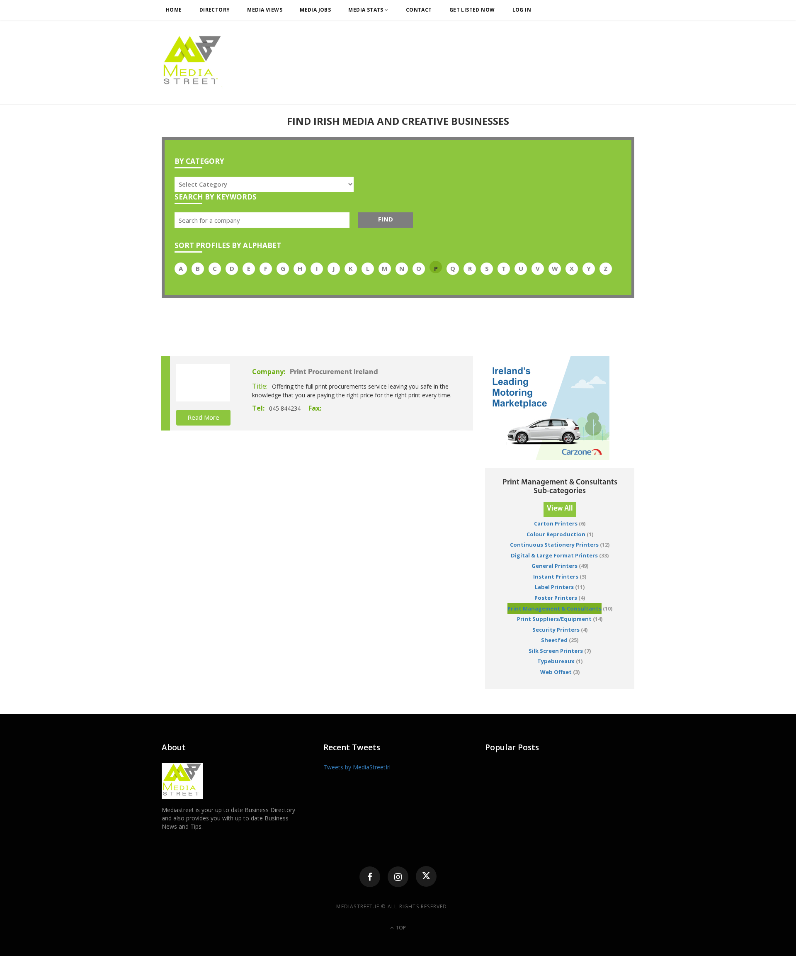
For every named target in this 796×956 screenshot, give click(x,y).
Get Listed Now (472, 9)
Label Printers (554, 587)
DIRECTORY (214, 9)
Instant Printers (555, 576)
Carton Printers (556, 523)
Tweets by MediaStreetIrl (357, 767)
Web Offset (556, 672)
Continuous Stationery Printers (554, 544)
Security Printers (556, 629)
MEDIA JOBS (315, 9)
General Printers (554, 565)
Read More (203, 417)
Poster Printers (555, 597)
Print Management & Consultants (554, 608)
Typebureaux (556, 661)
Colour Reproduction (556, 534)
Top (400, 927)
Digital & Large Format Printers (554, 555)
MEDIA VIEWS (264, 9)
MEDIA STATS (366, 9)
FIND (385, 219)
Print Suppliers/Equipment (554, 619)
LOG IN (521, 9)
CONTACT (419, 9)
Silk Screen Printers (556, 650)
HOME (174, 9)
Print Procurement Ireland (334, 372)
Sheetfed (554, 640)
